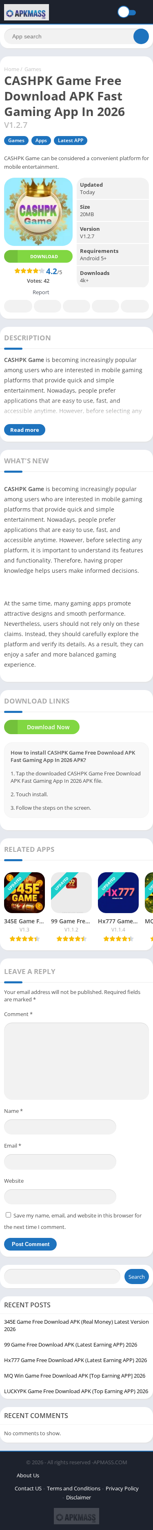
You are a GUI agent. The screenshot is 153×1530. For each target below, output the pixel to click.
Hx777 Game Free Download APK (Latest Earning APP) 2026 (75, 1360)
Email (12, 1145)
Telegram (105, 306)
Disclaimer (78, 1497)
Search (137, 1276)
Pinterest (76, 306)
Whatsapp (135, 306)
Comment (18, 1014)
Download (44, 256)
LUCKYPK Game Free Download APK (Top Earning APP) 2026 (76, 1391)
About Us (28, 1475)
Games (32, 69)
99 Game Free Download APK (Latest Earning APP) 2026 (70, 1344)
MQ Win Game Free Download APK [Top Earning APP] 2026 (74, 1375)
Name (13, 1111)
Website (14, 1180)
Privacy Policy (122, 1488)
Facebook (18, 306)
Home (11, 69)
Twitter (47, 306)
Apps (41, 140)
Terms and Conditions (73, 1488)
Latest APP (70, 140)
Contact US (28, 1488)
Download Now (48, 727)
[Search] (141, 36)
